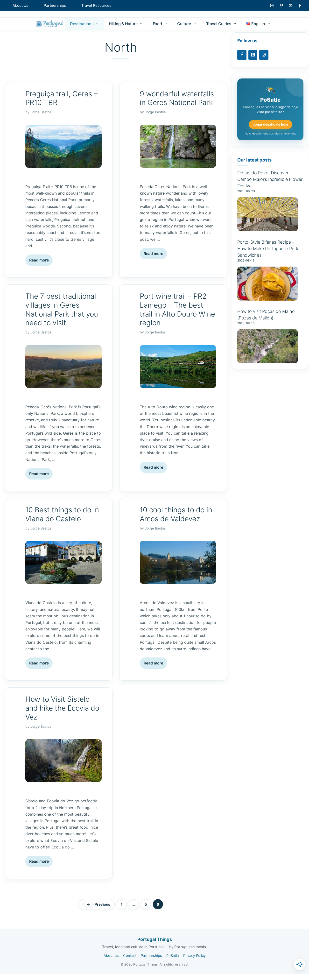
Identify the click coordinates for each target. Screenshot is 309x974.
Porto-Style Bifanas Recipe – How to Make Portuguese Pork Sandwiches (267, 249)
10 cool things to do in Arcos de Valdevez (176, 514)
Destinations (82, 23)
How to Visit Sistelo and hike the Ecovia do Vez (62, 708)
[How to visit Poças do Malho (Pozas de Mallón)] (267, 360)
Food (157, 23)
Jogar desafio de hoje (270, 124)
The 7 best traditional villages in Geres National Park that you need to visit (61, 309)
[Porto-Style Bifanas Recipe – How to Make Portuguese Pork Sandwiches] (267, 298)
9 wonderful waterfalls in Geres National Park (177, 98)
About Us (20, 5)
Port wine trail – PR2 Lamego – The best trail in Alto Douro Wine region (177, 309)
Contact (129, 955)
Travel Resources (96, 5)
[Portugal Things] (49, 24)
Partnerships (55, 5)
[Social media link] (272, 5)
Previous (98, 904)
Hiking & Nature (123, 23)
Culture (184, 23)
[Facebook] (241, 55)
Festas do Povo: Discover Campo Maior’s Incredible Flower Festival (269, 179)
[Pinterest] (253, 55)
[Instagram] (263, 55)
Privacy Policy (194, 955)
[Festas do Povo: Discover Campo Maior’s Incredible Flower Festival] (267, 228)
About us (111, 955)
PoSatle (172, 955)
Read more (39, 260)
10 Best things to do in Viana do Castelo (62, 514)
